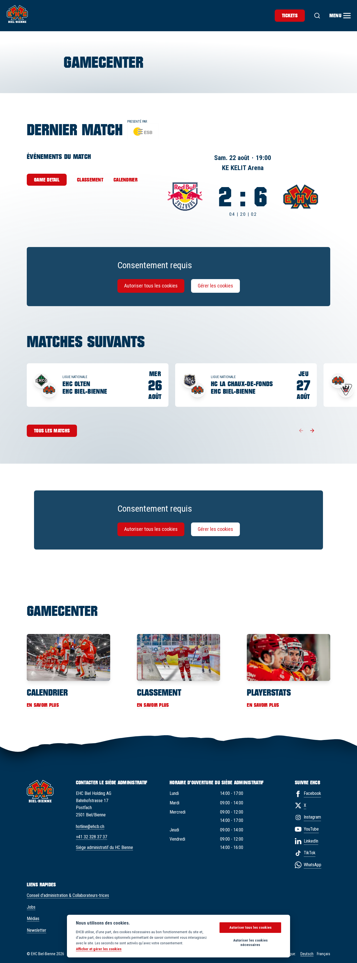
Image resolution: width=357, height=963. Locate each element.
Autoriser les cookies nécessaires (250, 942)
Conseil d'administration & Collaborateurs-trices (68, 895)
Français (323, 954)
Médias (33, 918)
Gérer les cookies (215, 286)
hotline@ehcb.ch (90, 826)
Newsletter (36, 930)
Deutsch (306, 954)
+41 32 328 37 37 (91, 836)
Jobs (31, 907)
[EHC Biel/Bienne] (17, 14)
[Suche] (317, 15)
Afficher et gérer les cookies (99, 949)
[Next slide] (312, 430)
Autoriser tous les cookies (151, 286)
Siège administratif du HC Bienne (104, 847)
